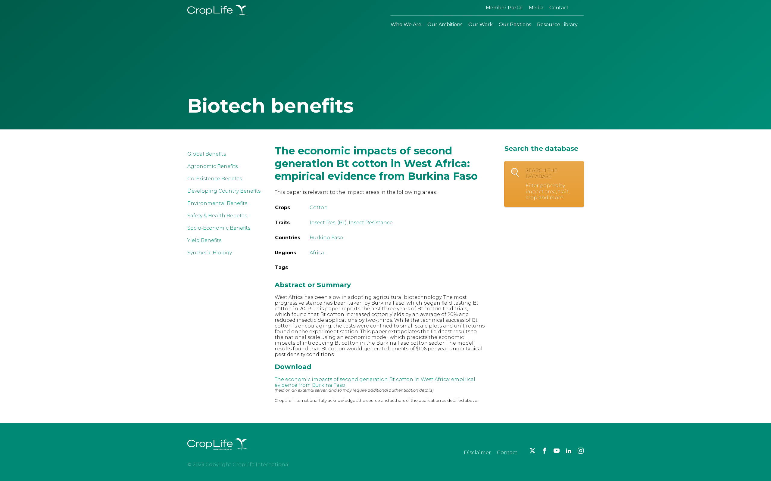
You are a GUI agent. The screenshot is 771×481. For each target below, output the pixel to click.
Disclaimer (477, 452)
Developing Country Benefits (224, 191)
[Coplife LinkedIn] (569, 451)
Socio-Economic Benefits (218, 228)
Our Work (480, 24)
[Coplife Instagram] (581, 451)
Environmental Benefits (217, 203)
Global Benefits (206, 154)
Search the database (548, 184)
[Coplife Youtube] (557, 451)
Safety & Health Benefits (217, 216)
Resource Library (557, 24)
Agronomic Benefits (212, 166)
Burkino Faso (326, 237)
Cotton (319, 207)
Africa (317, 253)
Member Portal (504, 8)
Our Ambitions (444, 24)
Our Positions (515, 24)
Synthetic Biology (209, 253)
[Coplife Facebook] (545, 451)
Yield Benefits (204, 240)
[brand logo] (217, 454)
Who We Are (406, 24)
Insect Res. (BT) (328, 222)
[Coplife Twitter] (532, 451)
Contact (559, 8)
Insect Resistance (371, 222)
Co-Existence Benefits (214, 179)
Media (536, 8)
